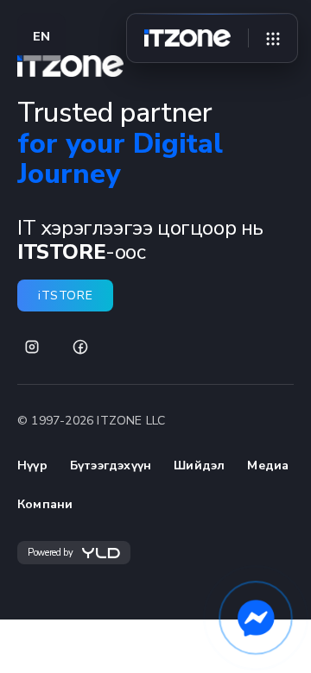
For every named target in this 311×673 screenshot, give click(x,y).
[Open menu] (273, 38)
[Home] (187, 38)
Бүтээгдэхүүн (110, 465)
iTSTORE (65, 295)
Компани (45, 504)
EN (41, 36)
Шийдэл (199, 465)
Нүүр (32, 465)
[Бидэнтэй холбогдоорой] (255, 617)
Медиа (268, 465)
